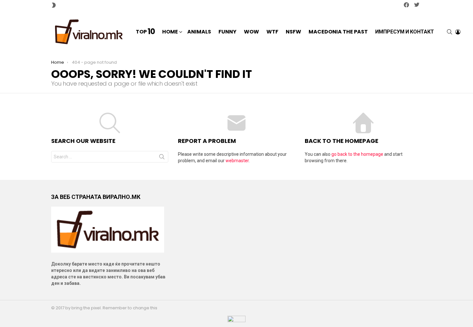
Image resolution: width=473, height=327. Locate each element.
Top (145, 32)
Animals (199, 31)
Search (161, 158)
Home (170, 31)
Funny (227, 31)
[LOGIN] (457, 32)
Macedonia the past (338, 31)
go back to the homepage (357, 154)
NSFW (293, 31)
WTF (272, 31)
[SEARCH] (449, 32)
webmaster (237, 160)
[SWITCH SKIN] (53, 5)
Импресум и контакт (404, 31)
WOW (251, 31)
